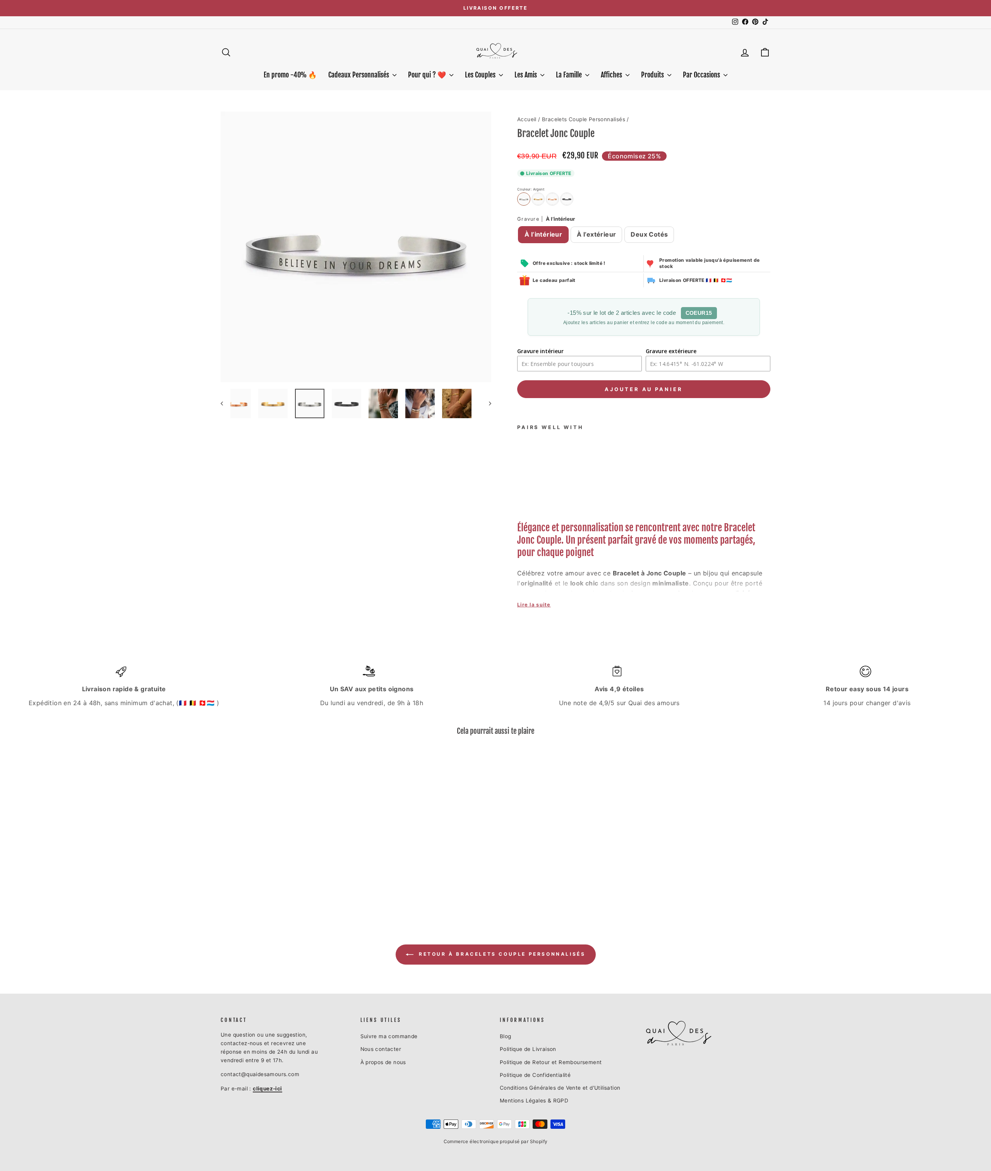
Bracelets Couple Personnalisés (583, 119)
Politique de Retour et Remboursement (551, 1062)
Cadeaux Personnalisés (359, 74)
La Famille (569, 74)
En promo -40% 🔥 (290, 74)
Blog (505, 1036)
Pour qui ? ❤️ (427, 74)
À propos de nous (383, 1062)
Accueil (527, 119)
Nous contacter (380, 1049)
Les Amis (526, 74)
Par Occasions (702, 74)
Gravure (546, 219)
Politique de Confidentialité (535, 1075)
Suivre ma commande (389, 1036)
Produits (653, 74)
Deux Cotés (649, 234)
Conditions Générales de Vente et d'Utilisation (560, 1088)
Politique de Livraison (528, 1049)
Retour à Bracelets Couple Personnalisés (501, 954)
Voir (286, 877)
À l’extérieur (596, 234)
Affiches (612, 74)
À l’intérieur (543, 234)
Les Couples (481, 74)
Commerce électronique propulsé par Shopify (496, 1141)
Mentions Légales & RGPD (534, 1100)
